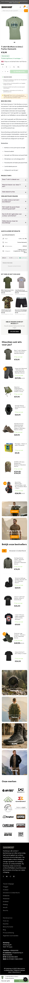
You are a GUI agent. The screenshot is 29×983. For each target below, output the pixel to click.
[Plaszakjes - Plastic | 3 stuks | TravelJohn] (9, 448)
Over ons (6, 921)
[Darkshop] (6, 7)
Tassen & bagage (8, 884)
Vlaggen (5, 887)
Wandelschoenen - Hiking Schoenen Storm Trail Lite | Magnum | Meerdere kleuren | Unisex (19, 426)
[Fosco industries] (21, 825)
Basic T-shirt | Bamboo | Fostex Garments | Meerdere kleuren (20, 352)
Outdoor (6, 890)
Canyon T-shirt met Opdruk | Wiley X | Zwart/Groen (19, 598)
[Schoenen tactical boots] (14, 735)
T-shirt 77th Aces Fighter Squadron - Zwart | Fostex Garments (20, 617)
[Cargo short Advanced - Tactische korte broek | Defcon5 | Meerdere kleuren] (9, 373)
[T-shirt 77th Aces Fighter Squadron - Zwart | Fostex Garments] (9, 619)
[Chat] (25, 979)
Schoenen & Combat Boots (11, 893)
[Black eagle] (8, 799)
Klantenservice (7, 918)
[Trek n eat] (21, 808)
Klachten (6, 924)
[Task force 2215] (8, 834)
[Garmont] (21, 799)
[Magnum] (21, 816)
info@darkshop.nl (17, 952)
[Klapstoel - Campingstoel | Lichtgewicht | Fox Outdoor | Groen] (8, 391)
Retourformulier (8, 927)
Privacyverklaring (8, 933)
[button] (22, 58)
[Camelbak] (8, 825)
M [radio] (6, 67)
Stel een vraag (14, 331)
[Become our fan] (3, 876)
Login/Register (20, 7)
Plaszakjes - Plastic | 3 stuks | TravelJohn (21, 444)
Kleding (5, 904)
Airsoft (5, 907)
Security (5, 910)
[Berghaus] (8, 816)
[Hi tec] (8, 790)
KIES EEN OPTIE (20, 71)
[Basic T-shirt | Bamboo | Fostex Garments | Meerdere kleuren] (8, 354)
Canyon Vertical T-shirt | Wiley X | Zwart (20, 652)
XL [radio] (14, 67)
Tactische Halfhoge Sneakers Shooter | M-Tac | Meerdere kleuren (21, 580)
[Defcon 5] (8, 808)
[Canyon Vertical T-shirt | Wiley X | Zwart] (9, 656)
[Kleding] (14, 762)
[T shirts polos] (14, 529)
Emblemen (6, 895)
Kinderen (6, 901)
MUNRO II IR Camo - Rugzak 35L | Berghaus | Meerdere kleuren (20, 464)
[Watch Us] (7, 876)
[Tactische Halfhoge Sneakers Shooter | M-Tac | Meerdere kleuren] (9, 582)
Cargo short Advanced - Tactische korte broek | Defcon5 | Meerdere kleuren (21, 371)
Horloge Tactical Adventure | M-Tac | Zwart (20, 407)
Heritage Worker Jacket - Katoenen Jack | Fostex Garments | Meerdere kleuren (20, 561)
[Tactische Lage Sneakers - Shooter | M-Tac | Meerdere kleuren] (8, 637)
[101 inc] (21, 834)
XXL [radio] (18, 67)
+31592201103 (14, 950)
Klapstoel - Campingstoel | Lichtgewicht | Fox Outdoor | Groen (19, 389)
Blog (4, 930)
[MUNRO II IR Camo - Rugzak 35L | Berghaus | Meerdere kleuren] (8, 467)
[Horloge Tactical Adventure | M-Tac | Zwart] (9, 409)
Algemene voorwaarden (10, 935)
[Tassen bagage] (14, 709)
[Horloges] (14, 682)
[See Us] (10, 876)
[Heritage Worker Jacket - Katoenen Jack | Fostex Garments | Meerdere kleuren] (8, 563)
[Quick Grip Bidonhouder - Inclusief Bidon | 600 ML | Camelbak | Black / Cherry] (9, 487)
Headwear (6, 898)
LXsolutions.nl (16, 972)
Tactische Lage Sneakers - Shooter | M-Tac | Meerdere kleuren (19, 636)
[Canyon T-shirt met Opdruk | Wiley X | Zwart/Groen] (8, 601)
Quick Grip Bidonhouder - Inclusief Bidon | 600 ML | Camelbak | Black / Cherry (21, 485)
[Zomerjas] (14, 508)
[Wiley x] (21, 790)
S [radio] (2, 67)
